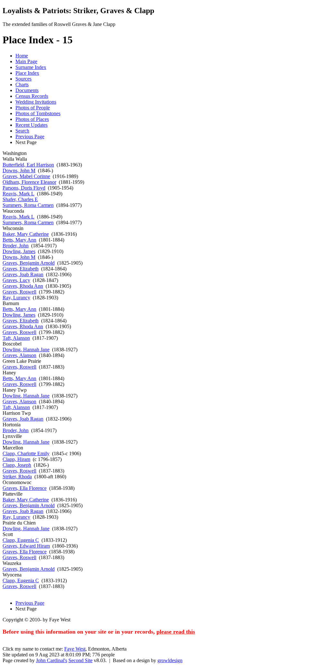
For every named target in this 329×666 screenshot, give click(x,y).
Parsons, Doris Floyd (24, 188)
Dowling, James (19, 251)
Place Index (27, 73)
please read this (175, 631)
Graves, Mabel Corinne (26, 176)
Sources (23, 78)
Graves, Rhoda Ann (23, 286)
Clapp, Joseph (17, 465)
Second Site (80, 660)
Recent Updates (31, 125)
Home (21, 55)
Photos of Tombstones (37, 113)
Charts (22, 84)
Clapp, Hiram (16, 459)
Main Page (26, 61)
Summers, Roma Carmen (28, 205)
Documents (27, 90)
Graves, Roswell (19, 292)
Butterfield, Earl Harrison (28, 164)
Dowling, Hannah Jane (26, 349)
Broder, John (16, 245)
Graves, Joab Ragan (23, 274)
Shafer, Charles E (20, 199)
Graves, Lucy (16, 280)
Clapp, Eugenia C (21, 540)
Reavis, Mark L (18, 193)
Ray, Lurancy (16, 297)
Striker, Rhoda (17, 476)
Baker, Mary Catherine (26, 234)
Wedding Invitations (35, 102)
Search (22, 130)
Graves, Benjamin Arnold (29, 263)
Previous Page (29, 136)
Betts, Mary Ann (19, 240)
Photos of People (32, 107)
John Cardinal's (51, 660)
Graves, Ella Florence (25, 488)
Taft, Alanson (16, 338)
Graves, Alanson (19, 355)
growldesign (169, 660)
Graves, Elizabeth (21, 268)
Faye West (74, 649)
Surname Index (30, 67)
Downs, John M (19, 170)
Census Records (31, 96)
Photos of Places (32, 119)
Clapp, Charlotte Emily (26, 453)
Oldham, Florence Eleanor (29, 182)
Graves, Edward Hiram (26, 546)
